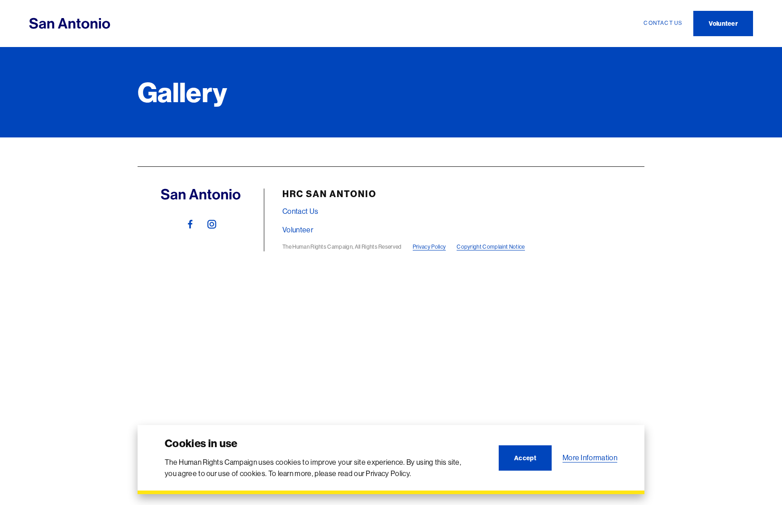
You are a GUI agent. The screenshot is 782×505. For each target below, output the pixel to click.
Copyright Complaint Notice (491, 246)
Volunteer (297, 229)
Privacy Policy (429, 246)
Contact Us (300, 211)
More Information (590, 457)
